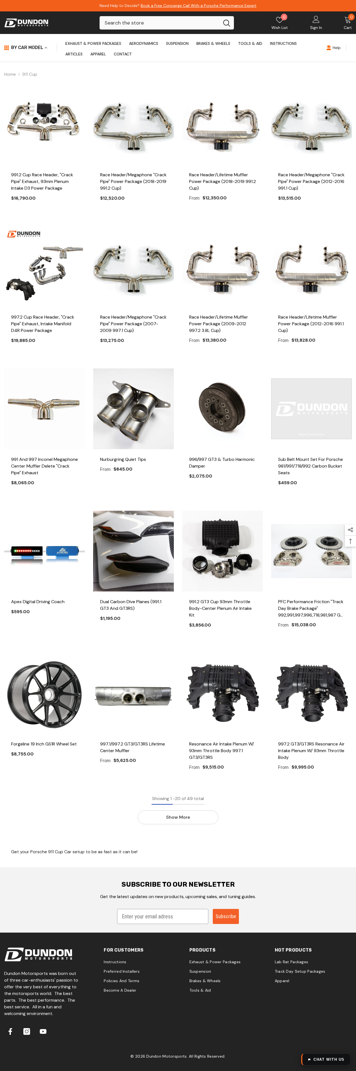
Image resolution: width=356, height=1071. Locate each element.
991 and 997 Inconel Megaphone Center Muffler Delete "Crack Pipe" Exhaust (44, 466)
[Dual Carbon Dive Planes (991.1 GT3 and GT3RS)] (133, 551)
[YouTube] (43, 1031)
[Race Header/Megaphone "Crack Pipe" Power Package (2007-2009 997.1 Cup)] (133, 266)
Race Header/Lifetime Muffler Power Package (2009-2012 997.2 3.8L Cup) (218, 323)
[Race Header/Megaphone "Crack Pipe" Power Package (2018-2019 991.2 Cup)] (133, 124)
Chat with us (329, 1059)
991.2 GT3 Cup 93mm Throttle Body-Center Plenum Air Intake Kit (220, 608)
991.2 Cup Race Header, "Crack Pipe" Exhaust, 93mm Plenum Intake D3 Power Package (42, 181)
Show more (178, 817)
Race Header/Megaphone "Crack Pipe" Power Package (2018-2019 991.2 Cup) (133, 181)
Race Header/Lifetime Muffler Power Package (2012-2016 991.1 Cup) (311, 323)
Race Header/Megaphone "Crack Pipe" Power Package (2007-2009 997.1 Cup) (133, 323)
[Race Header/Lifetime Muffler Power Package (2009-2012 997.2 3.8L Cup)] (222, 266)
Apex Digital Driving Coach (38, 602)
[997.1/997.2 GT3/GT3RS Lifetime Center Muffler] (133, 693)
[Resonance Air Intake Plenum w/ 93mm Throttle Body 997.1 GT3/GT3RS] (222, 693)
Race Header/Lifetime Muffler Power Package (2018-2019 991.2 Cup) (222, 181)
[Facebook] (10, 1031)
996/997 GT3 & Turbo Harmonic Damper (222, 462)
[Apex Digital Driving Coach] (44, 551)
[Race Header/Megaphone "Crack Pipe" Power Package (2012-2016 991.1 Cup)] (311, 124)
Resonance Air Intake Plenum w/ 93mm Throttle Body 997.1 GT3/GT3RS (221, 750)
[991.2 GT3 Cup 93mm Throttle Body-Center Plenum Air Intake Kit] (222, 551)
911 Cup (29, 74)
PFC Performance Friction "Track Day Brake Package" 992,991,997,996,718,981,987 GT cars (310, 608)
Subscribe (226, 916)
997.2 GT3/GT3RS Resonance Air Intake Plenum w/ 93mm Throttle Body (311, 750)
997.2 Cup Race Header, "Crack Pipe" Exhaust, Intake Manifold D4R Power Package (42, 323)
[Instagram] (27, 1031)
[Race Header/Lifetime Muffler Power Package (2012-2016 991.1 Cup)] (311, 266)
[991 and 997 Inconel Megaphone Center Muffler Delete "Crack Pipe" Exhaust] (44, 408)
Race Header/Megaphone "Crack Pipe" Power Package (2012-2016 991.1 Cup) (311, 181)
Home (10, 74)
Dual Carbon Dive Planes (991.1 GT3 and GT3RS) (130, 605)
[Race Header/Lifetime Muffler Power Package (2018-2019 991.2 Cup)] (222, 124)
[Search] (167, 23)
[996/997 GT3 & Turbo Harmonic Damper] (222, 408)
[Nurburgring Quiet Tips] (133, 408)
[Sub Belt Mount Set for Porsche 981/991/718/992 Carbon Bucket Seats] (311, 408)
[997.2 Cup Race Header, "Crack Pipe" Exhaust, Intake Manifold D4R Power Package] (44, 266)
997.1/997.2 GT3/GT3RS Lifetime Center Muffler (132, 747)
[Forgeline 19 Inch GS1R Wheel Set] (44, 693)
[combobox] (159, 23)
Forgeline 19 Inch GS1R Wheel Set (44, 744)
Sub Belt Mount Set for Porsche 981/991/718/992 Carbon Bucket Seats (310, 466)
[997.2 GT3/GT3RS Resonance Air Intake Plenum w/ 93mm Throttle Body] (311, 693)
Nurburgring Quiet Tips (123, 459)
